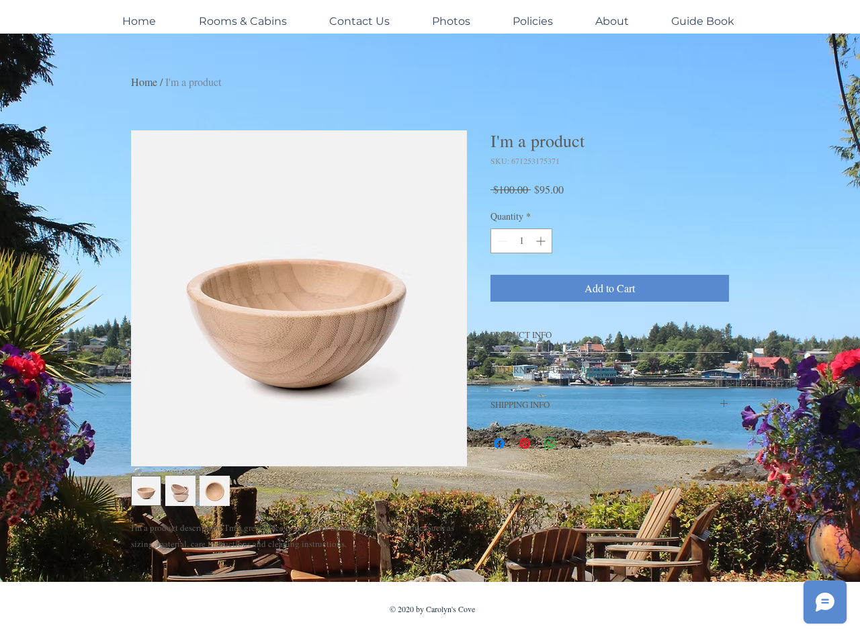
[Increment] (541, 241)
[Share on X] (576, 443)
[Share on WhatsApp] (550, 443)
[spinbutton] (521, 241)
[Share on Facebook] (499, 443)
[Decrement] (500, 241)
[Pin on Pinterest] (525, 443)
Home (144, 82)
